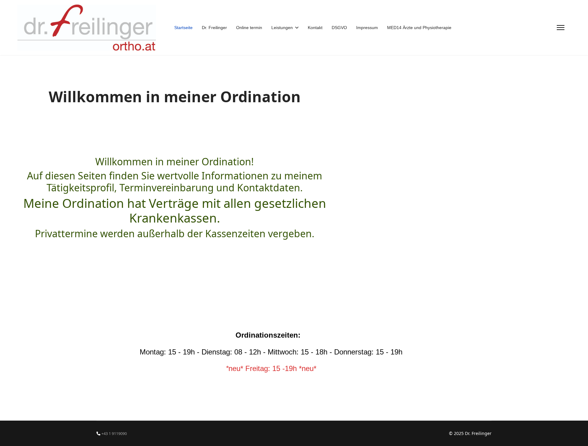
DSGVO (339, 27)
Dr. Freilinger (214, 27)
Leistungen (282, 27)
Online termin (249, 27)
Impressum (367, 27)
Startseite (183, 27)
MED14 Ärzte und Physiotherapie (419, 27)
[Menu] (560, 27)
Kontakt (315, 27)
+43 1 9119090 (114, 433)
